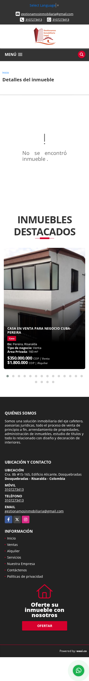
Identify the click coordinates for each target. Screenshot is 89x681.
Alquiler (13, 551)
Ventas (12, 544)
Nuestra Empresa (21, 563)
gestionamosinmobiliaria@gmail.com (47, 14)
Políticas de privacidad (25, 576)
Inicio (5, 72)
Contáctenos (17, 570)
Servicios (14, 557)
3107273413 (33, 19)
